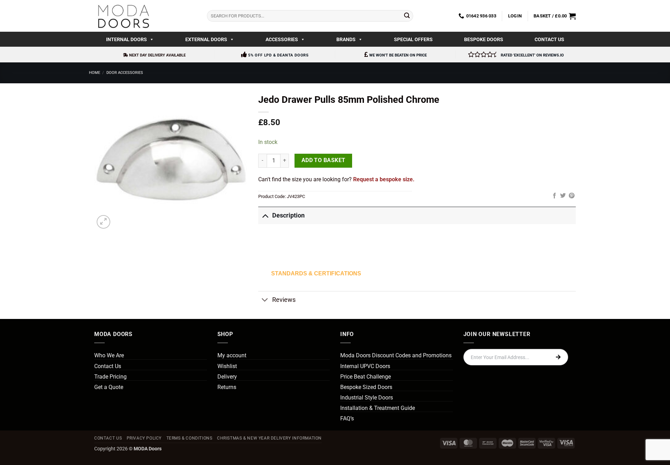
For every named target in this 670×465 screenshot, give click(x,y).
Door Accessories (124, 72)
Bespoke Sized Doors (366, 387)
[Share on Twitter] (563, 196)
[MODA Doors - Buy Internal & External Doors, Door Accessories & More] (123, 16)
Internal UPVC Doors (365, 366)
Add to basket (323, 160)
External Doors (206, 39)
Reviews (284, 299)
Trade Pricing (110, 376)
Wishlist (227, 366)
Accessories (282, 39)
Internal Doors (126, 39)
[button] (515, 16)
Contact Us (549, 39)
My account (231, 355)
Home (94, 72)
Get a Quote (108, 387)
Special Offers (413, 39)
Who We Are (109, 355)
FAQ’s (347, 418)
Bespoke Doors (483, 39)
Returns (226, 387)
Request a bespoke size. (384, 179)
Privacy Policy (144, 438)
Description (288, 215)
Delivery (227, 376)
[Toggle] (265, 215)
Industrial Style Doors (366, 397)
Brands (346, 39)
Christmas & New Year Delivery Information (269, 438)
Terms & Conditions (189, 438)
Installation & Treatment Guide (377, 408)
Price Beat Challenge (365, 376)
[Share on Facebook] (554, 196)
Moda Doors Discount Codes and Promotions (396, 355)
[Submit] (407, 16)
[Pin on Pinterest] (571, 196)
